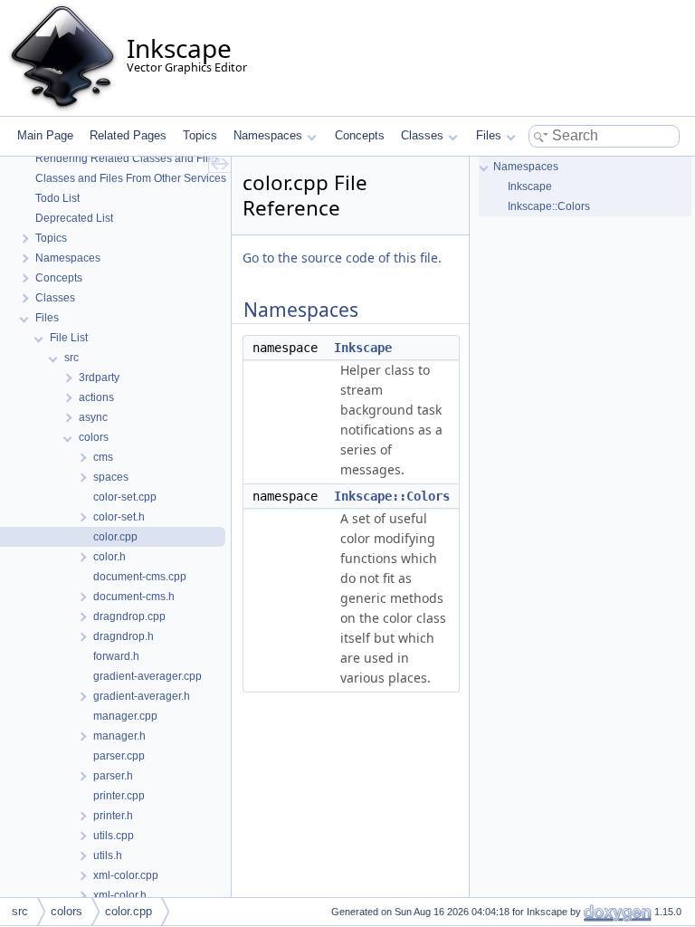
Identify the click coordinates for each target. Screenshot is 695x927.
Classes (422, 135)
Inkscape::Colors (392, 496)
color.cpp (128, 911)
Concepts (360, 135)
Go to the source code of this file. (342, 257)
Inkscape (363, 347)
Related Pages (128, 135)
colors (66, 911)
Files (488, 135)
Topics (200, 135)
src (20, 911)
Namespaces (267, 135)
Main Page (45, 135)
